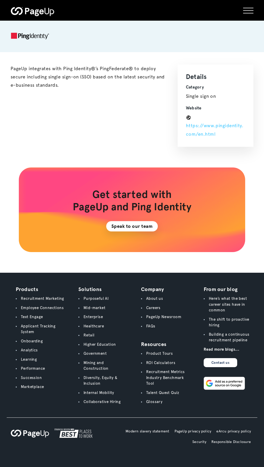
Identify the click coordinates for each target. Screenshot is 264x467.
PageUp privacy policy (193, 431)
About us (154, 298)
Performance (33, 368)
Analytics (29, 350)
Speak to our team (132, 226)
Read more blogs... (221, 349)
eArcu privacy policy (233, 431)
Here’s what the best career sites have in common (228, 304)
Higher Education (100, 344)
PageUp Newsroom (163, 317)
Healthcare (94, 326)
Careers (153, 307)
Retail (89, 335)
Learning (29, 359)
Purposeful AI (96, 298)
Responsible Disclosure (231, 442)
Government (95, 353)
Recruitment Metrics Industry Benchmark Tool (165, 377)
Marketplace (32, 386)
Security (199, 442)
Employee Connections (42, 307)
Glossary (154, 401)
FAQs (150, 326)
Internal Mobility (99, 392)
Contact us (220, 363)
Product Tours (159, 353)
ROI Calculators (160, 362)
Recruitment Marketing (42, 298)
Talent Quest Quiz (162, 392)
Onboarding (32, 341)
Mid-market (94, 307)
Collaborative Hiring (102, 401)
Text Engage (32, 317)
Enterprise (93, 317)
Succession (31, 377)
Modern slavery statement (147, 431)
